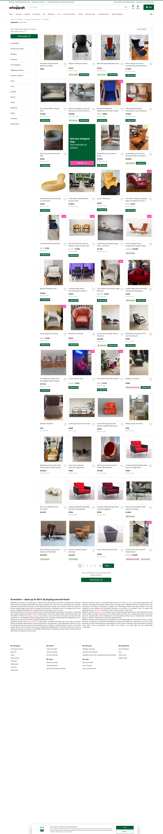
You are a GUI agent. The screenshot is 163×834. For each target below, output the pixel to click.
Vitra (120, 652)
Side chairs (14, 661)
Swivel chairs (14, 670)
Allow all (125, 827)
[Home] (17, 7)
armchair (100, 612)
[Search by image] (126, 7)
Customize (124, 831)
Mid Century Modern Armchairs (56, 668)
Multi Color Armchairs (89, 668)
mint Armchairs (87, 665)
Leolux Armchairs (52, 649)
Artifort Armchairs (52, 652)
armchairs (130, 602)
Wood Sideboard (124, 649)
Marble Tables (123, 658)
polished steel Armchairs (90, 652)
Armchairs (46, 19)
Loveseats (14, 667)
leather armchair (31, 621)
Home (12, 19)
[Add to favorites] (65, 64)
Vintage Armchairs (52, 665)
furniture (98, 610)
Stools (13, 655)
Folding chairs (15, 664)
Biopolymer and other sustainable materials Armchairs (99, 655)
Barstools (14, 652)
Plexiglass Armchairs (89, 649)
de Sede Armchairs (52, 655)
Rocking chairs (15, 658)
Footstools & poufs (17, 649)
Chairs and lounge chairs (32, 19)
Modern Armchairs (52, 662)
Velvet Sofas (122, 655)
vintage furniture (32, 616)
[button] (115, 2)
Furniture (20, 19)
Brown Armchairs (88, 662)
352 (100, 566)
